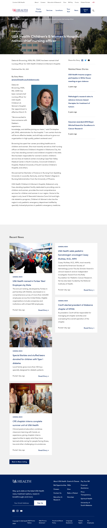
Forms (77, 2)
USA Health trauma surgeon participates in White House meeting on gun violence (79, 78)
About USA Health (60, 481)
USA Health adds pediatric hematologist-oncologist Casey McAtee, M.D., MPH (73, 254)
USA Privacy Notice (31, 522)
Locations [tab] (59, 10)
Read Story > (43, 310)
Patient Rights (80, 522)
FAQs (69, 485)
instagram (17, 511)
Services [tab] (49, 10)
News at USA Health (22, 19)
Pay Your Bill (85, 481)
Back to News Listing (19, 462)
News (76, 10)
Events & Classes (73, 481)
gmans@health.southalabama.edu (25, 79)
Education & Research (54, 2)
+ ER (93, 2)
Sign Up (40, 503)
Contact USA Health (19, 2)
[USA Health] (22, 482)
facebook (14, 511)
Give (64, 2)
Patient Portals (85, 2)
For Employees (90, 522)
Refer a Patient (72, 493)
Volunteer (70, 497)
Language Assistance (69, 522)
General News (16, 31)
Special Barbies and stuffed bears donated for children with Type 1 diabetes (29, 359)
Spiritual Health (86, 498)
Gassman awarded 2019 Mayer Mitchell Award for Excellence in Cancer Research (81, 125)
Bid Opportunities (60, 485)
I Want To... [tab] (85, 10)
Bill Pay (70, 2)
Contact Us (57, 493)
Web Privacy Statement (43, 522)
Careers (43, 2)
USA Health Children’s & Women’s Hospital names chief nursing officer (52, 19)
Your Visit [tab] (68, 10)
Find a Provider (39, 10)
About (36, 2)
